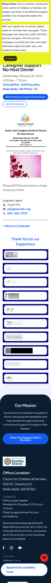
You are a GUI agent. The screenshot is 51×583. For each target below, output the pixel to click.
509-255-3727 (17, 213)
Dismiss (11, 58)
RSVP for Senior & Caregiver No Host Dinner (25, 97)
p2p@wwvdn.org (18, 209)
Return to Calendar (17, 226)
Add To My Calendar (15, 104)
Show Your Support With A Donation (25, 439)
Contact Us (9, 496)
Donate (44, 558)
